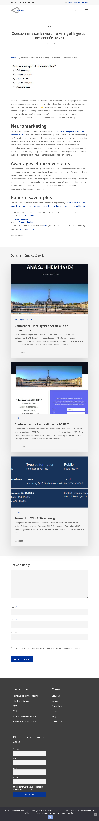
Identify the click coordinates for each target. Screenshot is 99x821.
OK (50, 817)
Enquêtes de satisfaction (24, 721)
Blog (54, 716)
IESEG (27, 111)
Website (14, 632)
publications (81, 206)
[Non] (95, 814)
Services (56, 695)
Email (14, 619)
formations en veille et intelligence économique (53, 206)
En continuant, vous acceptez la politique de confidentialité (28, 788)
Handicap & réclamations (25, 716)
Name (14, 607)
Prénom (16, 749)
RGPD (45, 225)
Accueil (14, 58)
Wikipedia (30, 229)
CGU (15, 711)
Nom (15, 758)
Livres (55, 711)
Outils (50, 26)
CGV (15, 706)
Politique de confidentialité (25, 695)
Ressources (57, 721)
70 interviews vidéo (27, 215)
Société (16, 777)
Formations (57, 706)
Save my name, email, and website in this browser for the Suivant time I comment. (47, 648)
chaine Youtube (21, 219)
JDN (21, 229)
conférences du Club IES (26, 222)
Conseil (55, 700)
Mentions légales (21, 700)
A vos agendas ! (22, 320)
